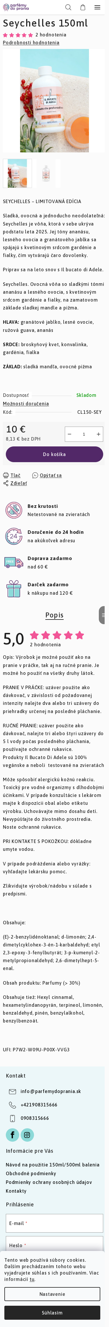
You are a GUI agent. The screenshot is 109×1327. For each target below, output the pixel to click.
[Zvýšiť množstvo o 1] (98, 434)
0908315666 (35, 1118)
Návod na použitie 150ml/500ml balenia (53, 1164)
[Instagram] (27, 1135)
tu (32, 1279)
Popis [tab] (54, 615)
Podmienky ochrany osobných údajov (49, 1182)
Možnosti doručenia (26, 403)
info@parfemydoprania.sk (51, 1091)
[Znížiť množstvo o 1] (69, 434)
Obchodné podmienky (31, 1173)
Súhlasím (52, 1312)
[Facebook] (12, 1135)
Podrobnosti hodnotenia (31, 42)
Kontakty (16, 1191)
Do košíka (54, 454)
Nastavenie (52, 1294)
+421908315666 (39, 1104)
